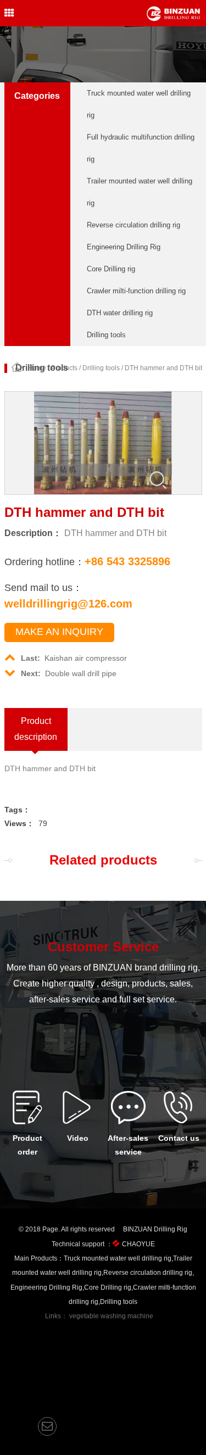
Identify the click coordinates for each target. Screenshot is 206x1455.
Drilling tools (106, 335)
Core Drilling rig (111, 269)
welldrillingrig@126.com (68, 604)
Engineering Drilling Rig (123, 247)
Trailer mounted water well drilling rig (139, 192)
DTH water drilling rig (120, 313)
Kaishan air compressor (74, 658)
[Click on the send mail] (47, 1426)
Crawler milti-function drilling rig (136, 291)
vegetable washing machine (111, 1316)
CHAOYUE (138, 1244)
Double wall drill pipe (68, 673)
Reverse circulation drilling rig (133, 225)
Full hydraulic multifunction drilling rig (140, 148)
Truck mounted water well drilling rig (139, 104)
